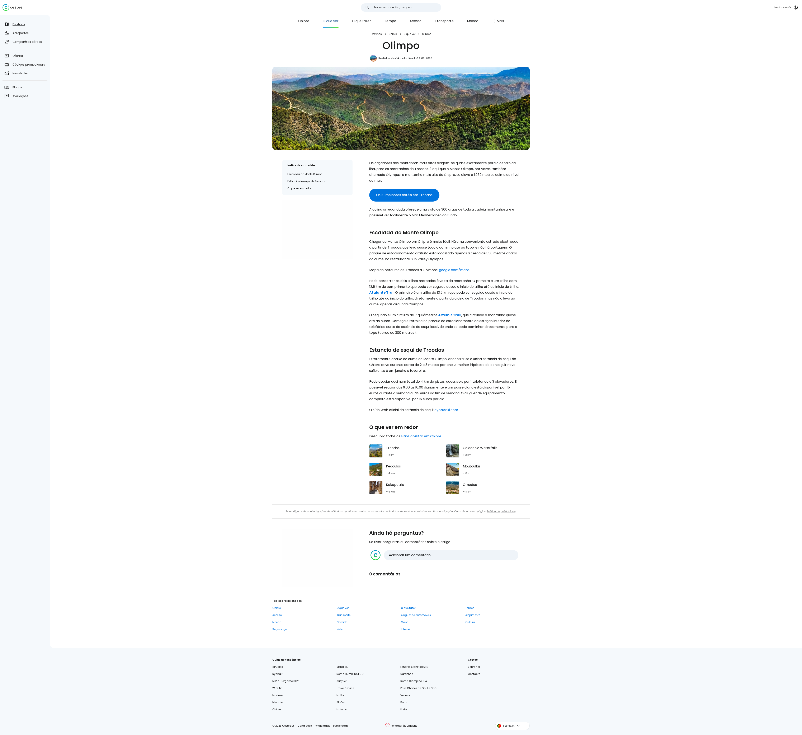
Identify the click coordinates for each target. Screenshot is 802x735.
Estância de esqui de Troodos (306, 181)
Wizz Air (277, 688)
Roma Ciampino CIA (413, 681)
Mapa (405, 622)
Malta (340, 695)
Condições (305, 725)
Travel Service (345, 688)
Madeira (277, 695)
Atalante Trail (382, 292)
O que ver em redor (299, 188)
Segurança (279, 629)
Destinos (376, 34)
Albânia (341, 702)
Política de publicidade (501, 511)
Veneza (405, 695)
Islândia (277, 702)
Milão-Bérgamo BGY (285, 681)
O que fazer (361, 21)
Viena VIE (342, 667)
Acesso (415, 21)
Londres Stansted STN (414, 667)
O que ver (331, 21)
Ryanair (277, 674)
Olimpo (426, 34)
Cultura (470, 622)
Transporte (444, 21)
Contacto (474, 674)
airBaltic (277, 667)
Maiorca (341, 709)
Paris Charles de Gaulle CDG (418, 688)
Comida (342, 622)
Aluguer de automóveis (416, 615)
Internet (405, 629)
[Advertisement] (317, 229)
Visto (340, 629)
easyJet (341, 681)
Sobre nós (474, 667)
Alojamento (472, 615)
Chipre (303, 21)
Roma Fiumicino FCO (349, 674)
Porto (403, 709)
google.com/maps (454, 270)
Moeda (472, 21)
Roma (404, 702)
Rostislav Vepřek (388, 58)
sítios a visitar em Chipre (421, 436)
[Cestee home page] (12, 7)
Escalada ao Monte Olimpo (304, 174)
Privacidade (322, 725)
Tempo (390, 21)
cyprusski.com (446, 409)
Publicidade (340, 725)
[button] (444, 555)
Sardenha (406, 674)
